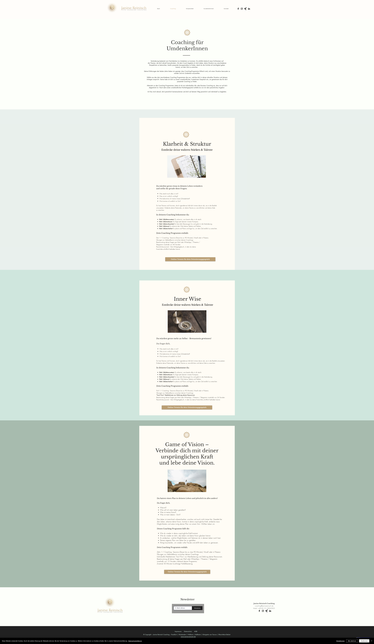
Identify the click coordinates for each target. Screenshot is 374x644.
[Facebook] (238, 8)
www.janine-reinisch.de (188, 637)
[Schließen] (371, 640)
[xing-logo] (245, 8)
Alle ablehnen (352, 641)
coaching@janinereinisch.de (264, 606)
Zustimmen (364, 641)
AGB (195, 631)
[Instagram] (241, 8)
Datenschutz (188, 631)
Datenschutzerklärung (135, 641)
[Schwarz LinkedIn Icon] (249, 8)
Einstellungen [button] (340, 641)
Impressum (178, 631)
